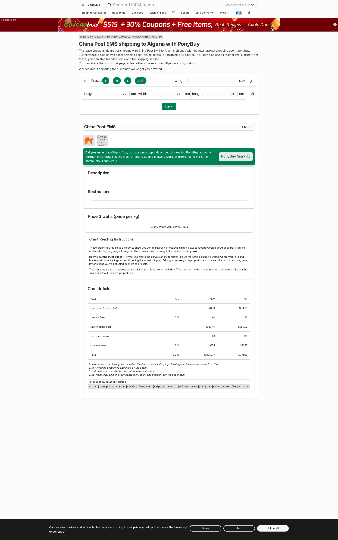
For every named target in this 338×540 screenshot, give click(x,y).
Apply (168, 106)
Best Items (118, 12)
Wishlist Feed (158, 12)
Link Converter (205, 12)
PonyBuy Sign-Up (236, 156)
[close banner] (335, 24)
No (239, 528)
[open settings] (249, 12)
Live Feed (137, 12)
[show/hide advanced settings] (252, 93)
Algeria (125, 36)
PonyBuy (137, 36)
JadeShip (85, 36)
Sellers (185, 12)
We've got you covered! (146, 69)
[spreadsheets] (173, 12)
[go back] (84, 80)
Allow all (273, 528)
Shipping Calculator (105, 36)
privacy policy (143, 527)
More (223, 12)
